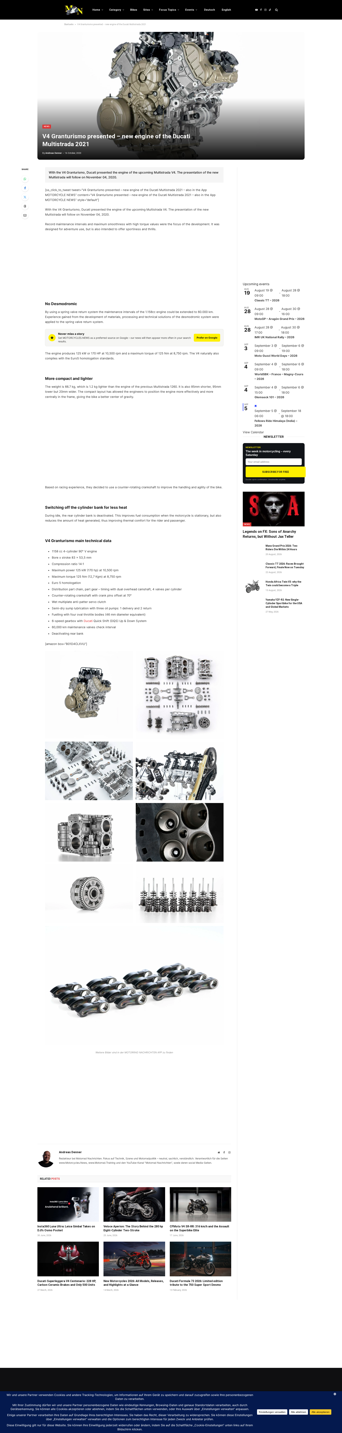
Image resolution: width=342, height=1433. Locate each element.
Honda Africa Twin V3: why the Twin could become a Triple (283, 583)
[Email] (24, 215)
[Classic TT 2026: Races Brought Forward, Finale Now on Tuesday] (252, 568)
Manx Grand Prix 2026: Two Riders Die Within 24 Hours (281, 547)
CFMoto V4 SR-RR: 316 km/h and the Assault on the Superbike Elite (199, 1228)
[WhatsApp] (24, 178)
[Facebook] (24, 188)
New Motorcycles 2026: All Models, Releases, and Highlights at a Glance (133, 1283)
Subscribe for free (275, 471)
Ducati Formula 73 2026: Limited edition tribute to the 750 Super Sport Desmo (196, 1283)
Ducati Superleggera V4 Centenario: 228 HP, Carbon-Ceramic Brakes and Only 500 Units (66, 1283)
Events (189, 9)
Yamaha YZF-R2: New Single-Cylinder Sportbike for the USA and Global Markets (284, 603)
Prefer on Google (207, 337)
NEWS (47, 126)
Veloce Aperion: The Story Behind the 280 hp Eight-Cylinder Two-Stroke (133, 1228)
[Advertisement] (134, 261)
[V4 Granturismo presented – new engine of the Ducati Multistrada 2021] (171, 96)
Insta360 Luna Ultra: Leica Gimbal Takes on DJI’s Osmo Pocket (66, 1228)
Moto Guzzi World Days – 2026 (276, 355)
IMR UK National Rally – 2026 (274, 337)
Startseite (68, 24)
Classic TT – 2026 (267, 300)
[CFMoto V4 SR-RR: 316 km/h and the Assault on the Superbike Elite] (200, 1204)
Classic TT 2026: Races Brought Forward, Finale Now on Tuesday (285, 565)
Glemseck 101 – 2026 (269, 397)
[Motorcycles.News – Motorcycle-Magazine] (73, 10)
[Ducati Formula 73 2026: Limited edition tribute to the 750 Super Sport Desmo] (200, 1259)
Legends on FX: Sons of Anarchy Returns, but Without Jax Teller (269, 533)
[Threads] (24, 206)
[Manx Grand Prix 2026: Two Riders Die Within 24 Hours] (252, 550)
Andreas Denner (53, 153)
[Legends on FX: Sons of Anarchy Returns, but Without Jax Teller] (274, 509)
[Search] (276, 10)
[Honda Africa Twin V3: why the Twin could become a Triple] (252, 586)
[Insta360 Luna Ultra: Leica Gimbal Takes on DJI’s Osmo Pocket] (68, 1204)
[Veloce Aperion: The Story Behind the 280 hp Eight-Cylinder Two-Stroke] (134, 1204)
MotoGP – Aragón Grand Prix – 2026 (280, 319)
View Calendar (253, 432)
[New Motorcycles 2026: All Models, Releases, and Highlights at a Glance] (134, 1259)
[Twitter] (24, 197)
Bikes (133, 9)
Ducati (88, 621)
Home (96, 9)
